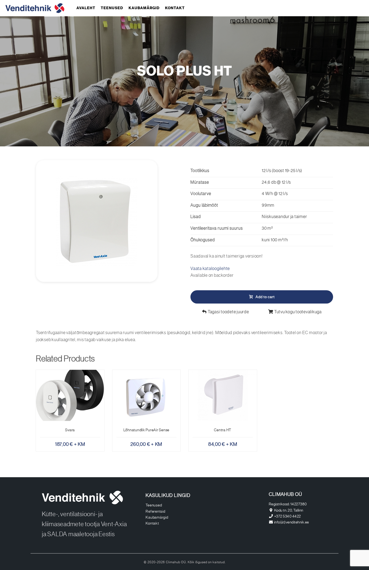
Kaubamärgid (144, 8)
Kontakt (175, 8)
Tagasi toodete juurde (228, 312)
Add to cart (265, 297)
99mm (268, 205)
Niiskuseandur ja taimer (284, 217)
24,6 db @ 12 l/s (276, 182)
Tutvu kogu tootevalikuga (297, 312)
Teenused (112, 8)
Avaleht (85, 8)
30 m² (267, 228)
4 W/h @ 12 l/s (275, 194)
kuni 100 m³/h (275, 240)
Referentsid (155, 511)
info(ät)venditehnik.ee (291, 522)
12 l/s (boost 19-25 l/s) (282, 171)
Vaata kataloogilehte (210, 269)
